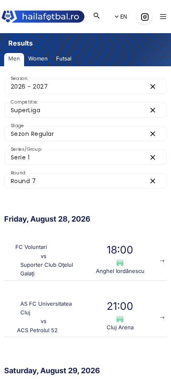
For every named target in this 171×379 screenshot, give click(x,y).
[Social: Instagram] (144, 16)
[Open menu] (163, 16)
